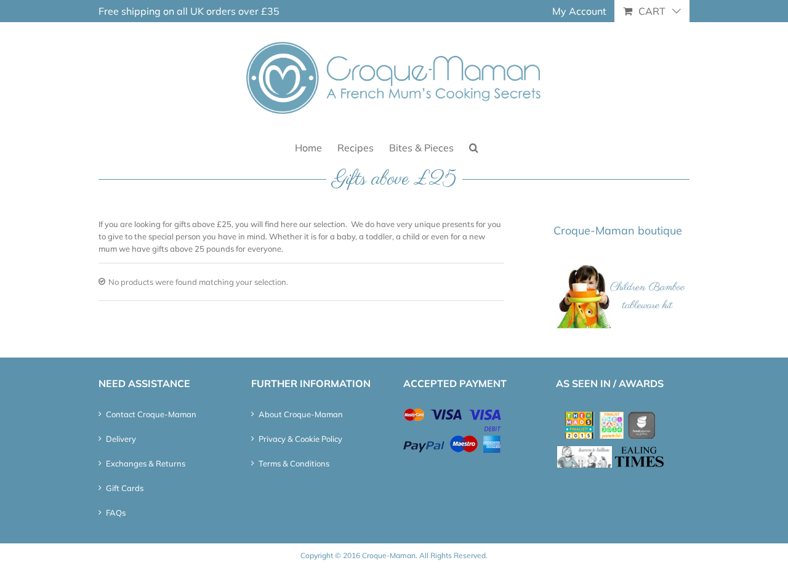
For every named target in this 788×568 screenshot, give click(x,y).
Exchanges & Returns (145, 463)
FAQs (116, 513)
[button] (473, 147)
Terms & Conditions (294, 463)
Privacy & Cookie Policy (300, 439)
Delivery (121, 439)
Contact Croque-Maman (151, 414)
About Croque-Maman (301, 414)
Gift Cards (124, 488)
